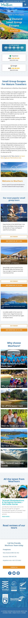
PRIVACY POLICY (16, 613)
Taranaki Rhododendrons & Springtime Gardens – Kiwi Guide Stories (13, 502)
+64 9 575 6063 (16, 560)
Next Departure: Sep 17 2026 (14, 241)
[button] (14, 169)
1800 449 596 (12, 556)
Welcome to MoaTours (12, 181)
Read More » (6, 516)
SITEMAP (24, 613)
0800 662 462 (15, 553)
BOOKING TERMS (7, 613)
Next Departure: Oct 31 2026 (14, 330)
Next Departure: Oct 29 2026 (14, 285)
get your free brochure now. (13, 158)
